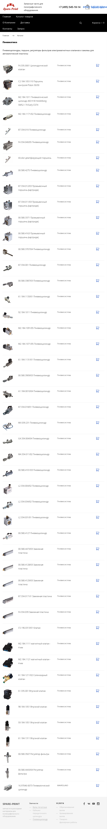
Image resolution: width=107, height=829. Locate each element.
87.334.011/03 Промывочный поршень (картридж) (32, 203)
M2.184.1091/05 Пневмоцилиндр (34, 328)
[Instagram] (98, 803)
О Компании (9, 22)
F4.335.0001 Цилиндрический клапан (33, 67)
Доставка (25, 22)
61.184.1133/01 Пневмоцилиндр (34, 296)
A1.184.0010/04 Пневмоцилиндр (34, 391)
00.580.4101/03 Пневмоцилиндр (34, 470)
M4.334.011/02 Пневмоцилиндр (33, 454)
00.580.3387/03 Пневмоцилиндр (34, 280)
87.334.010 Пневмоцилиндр (32, 129)
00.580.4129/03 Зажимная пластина (30, 582)
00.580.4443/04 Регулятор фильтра (30, 771)
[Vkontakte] (89, 803)
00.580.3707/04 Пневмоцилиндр (34, 249)
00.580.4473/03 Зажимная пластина (30, 550)
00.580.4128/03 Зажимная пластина (30, 566)
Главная (7, 16)
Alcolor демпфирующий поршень (34, 157)
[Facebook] (84, 803)
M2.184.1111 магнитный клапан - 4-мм (34, 645)
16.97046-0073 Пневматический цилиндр (34, 787)
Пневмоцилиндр (40, 819)
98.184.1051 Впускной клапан (32, 706)
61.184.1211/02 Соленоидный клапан (32, 677)
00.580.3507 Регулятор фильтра (33, 754)
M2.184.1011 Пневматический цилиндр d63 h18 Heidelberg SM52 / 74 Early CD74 (33, 101)
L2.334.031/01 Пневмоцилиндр (33, 517)
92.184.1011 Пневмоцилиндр (32, 312)
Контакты (7, 28)
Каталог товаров (24, 16)
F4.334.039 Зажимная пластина (33, 612)
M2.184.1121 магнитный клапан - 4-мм (34, 661)
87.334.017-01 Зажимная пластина (35, 596)
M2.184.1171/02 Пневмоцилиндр (34, 114)
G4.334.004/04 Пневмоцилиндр (33, 438)
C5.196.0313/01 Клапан (29, 627)
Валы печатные (40, 807)
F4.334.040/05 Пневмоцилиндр (33, 142)
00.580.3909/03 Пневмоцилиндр (34, 375)
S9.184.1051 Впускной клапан (32, 722)
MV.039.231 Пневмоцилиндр (32, 422)
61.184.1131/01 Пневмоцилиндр (34, 359)
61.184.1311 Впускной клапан (32, 738)
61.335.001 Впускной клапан (32, 690)
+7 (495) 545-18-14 (69, 7)
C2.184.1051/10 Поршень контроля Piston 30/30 (30, 83)
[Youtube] (93, 803)
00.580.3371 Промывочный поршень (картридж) (31, 219)
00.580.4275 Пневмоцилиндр (32, 170)
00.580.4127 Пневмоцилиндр (32, 533)
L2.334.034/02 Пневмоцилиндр (33, 501)
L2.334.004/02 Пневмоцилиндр (33, 485)
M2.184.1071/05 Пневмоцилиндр (34, 343)
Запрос (21, 28)
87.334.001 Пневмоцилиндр (32, 265)
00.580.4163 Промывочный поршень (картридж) (31, 235)
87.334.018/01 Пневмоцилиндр (33, 407)
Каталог (20, 35)
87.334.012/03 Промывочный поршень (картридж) (32, 188)
